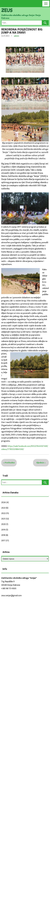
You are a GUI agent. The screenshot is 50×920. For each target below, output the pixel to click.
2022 (3, 513)
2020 (3, 524)
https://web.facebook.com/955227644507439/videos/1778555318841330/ (24, 447)
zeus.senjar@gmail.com (11, 595)
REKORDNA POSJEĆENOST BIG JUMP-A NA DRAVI (21, 31)
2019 (3, 530)
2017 (3, 540)
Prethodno (10, 462)
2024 (3, 502)
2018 (3, 535)
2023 (3, 508)
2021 (3, 519)
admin (16, 36)
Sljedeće (40, 462)
